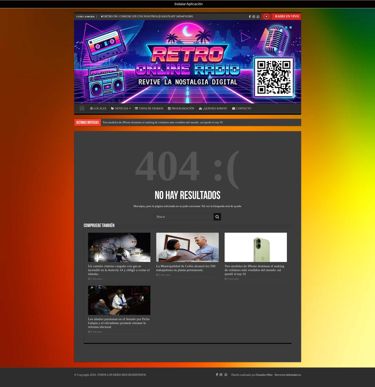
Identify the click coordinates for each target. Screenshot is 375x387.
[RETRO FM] (187, 61)
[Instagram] (253, 16)
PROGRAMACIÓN (183, 108)
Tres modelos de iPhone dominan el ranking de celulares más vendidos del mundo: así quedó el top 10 (163, 122)
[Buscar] (217, 217)
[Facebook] (249, 16)
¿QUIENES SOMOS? (215, 108)
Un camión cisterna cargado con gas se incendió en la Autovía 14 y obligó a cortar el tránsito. (119, 270)
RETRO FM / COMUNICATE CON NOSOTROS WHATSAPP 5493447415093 (148, 16)
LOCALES (100, 108)
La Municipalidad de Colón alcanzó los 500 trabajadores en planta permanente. (185, 268)
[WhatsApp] (258, 16)
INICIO (82, 107)
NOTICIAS (121, 108)
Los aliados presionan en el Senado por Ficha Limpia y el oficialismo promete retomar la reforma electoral (119, 323)
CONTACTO (243, 108)
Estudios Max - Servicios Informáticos (278, 374)
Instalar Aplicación (188, 4)
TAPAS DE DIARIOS (151, 108)
